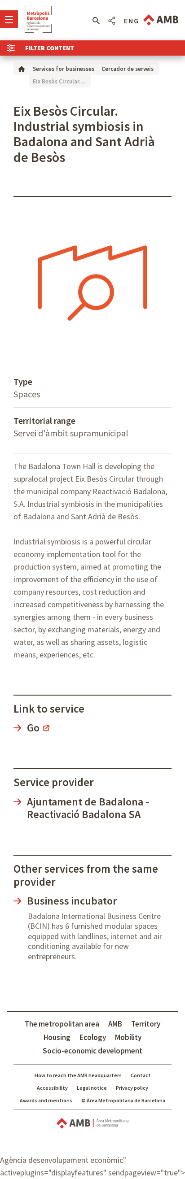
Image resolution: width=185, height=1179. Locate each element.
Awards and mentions (46, 1100)
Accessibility (52, 1087)
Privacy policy (132, 1087)
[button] (96, 21)
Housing (57, 1037)
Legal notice (92, 1087)
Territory (145, 1024)
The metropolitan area (62, 1024)
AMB (115, 1024)
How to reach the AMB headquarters (78, 1075)
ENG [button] (131, 20)
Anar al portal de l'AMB (160, 20)
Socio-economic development (92, 1051)
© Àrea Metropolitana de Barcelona (123, 1100)
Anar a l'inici (38, 19)
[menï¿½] (9, 19)
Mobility (128, 1037)
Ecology (92, 1037)
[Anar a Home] (22, 68)
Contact (141, 1075)
